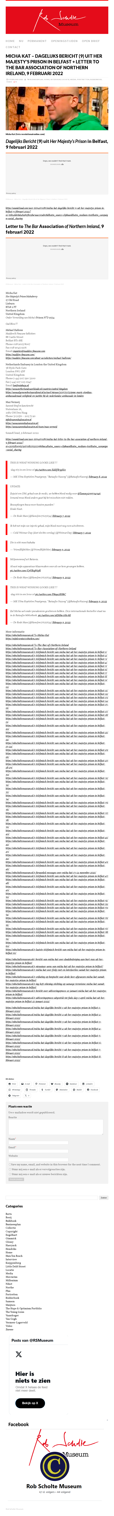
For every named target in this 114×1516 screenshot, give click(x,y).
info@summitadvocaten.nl (18, 420)
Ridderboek (96, 79)
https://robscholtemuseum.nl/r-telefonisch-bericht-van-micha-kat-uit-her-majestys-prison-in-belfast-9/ (56, 680)
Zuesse (9, 1329)
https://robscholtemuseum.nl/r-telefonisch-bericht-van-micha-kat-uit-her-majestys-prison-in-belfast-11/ (57, 690)
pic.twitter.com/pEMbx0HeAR (54, 615)
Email (11, 1147)
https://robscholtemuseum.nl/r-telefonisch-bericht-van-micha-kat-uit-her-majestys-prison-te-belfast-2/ (56, 655)
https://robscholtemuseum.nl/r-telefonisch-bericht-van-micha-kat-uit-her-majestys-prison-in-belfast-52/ (57, 904)
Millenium (12, 1280)
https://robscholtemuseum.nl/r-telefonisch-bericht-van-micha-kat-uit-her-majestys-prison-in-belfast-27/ (57, 761)
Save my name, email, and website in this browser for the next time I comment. (56, 1164)
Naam (11, 1139)
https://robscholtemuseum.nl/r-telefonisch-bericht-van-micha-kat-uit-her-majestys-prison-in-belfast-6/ (56, 669)
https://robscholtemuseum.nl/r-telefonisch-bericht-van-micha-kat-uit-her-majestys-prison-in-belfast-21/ (57, 732)
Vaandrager (12, 1315)
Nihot (9, 1284)
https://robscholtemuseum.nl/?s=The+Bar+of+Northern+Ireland (37, 645)
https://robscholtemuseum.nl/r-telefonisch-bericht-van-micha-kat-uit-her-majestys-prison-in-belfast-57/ (57, 929)
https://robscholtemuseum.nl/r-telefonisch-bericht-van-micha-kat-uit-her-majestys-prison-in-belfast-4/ (56, 663)
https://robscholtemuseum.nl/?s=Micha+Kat (27, 635)
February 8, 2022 (98, 477)
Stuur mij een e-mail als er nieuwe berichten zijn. (40, 1174)
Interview (55, 79)
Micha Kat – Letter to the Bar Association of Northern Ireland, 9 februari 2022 (39, 284)
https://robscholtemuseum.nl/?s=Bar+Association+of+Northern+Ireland (41, 648)
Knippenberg (13, 1263)
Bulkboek (11, 1221)
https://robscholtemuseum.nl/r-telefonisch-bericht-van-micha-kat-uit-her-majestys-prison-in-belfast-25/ (57, 750)
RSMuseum (9, 199)
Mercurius (11, 1277)
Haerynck (11, 1245)
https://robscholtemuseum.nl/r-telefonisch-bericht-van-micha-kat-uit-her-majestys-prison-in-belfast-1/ (56, 652)
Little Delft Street (16, 1266)
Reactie (12, 1117)
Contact (13, 47)
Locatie (65, 79)
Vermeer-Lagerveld (17, 1322)
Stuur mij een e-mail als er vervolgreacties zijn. (38, 1169)
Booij (9, 1217)
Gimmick (11, 1238)
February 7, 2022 (61, 516)
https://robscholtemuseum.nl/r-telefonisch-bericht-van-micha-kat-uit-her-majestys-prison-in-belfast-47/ (57, 876)
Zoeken (104, 1198)
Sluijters (10, 1305)
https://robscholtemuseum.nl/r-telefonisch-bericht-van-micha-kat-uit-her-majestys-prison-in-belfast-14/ (57, 701)
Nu (21, 41)
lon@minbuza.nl (21, 385)
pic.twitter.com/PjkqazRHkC (50, 594)
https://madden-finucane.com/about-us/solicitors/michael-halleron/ (38, 358)
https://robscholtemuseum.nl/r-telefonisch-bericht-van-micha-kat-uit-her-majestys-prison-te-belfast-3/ (56, 659)
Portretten (83, 79)
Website (13, 1156)
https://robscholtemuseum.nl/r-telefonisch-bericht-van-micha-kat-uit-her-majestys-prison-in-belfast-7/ (56, 673)
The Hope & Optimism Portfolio (24, 1308)
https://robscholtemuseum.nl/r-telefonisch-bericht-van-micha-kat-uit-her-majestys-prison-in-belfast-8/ (56, 676)
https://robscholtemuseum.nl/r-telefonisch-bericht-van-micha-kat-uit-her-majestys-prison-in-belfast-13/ (57, 697)
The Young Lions (15, 1312)
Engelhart (11, 1235)
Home (10, 41)
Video (9, 82)
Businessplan (36, 79)
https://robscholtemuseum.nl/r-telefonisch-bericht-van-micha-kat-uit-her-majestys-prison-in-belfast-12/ (57, 694)
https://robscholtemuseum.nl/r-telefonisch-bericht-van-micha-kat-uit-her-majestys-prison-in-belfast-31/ (57, 778)
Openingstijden (64, 41)
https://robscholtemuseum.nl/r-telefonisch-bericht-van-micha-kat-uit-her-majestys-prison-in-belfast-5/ (56, 666)
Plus (8, 1291)
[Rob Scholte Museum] (57, 19)
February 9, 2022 (61, 550)
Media (73, 79)
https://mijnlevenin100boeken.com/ (23, 639)
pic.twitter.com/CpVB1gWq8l (25, 571)
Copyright (12, 1231)
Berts (9, 1214)
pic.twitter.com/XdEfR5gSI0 (50, 470)
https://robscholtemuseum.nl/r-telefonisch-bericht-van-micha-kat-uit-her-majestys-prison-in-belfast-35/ (57, 802)
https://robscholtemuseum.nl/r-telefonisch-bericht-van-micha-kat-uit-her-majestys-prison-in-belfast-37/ (57, 813)
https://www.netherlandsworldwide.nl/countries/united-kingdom (37, 389)
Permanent (37, 41)
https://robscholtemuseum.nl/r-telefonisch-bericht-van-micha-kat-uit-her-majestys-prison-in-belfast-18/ (57, 715)
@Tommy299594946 (89, 494)
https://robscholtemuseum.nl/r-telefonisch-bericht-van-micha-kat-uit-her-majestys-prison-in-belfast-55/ (57, 918)
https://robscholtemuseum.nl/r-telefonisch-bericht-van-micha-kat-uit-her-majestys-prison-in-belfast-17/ (57, 711)
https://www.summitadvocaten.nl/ (22, 423)
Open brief (91, 41)
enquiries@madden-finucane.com (29, 351)
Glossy (9, 1242)
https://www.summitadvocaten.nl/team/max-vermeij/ (31, 427)
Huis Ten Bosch (14, 1256)
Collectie (11, 1228)
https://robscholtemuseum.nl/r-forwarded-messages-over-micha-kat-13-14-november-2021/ (51, 873)
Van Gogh (11, 1319)
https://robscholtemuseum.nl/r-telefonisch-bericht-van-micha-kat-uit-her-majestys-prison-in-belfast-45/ (57, 862)
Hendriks (11, 1249)
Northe (10, 1287)
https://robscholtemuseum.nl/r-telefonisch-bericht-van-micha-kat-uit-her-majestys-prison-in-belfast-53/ (57, 908)
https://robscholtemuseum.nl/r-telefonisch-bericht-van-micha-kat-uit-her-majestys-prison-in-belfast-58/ (57, 932)
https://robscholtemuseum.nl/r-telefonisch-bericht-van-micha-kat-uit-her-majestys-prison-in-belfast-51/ (57, 900)
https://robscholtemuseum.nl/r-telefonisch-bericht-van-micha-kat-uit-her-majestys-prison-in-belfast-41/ (57, 838)
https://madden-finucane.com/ (20, 355)
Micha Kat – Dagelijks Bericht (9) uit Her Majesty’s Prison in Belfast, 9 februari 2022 (40, 199)
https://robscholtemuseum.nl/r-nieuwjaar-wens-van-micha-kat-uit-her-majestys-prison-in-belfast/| (54, 966)
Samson (10, 1301)
